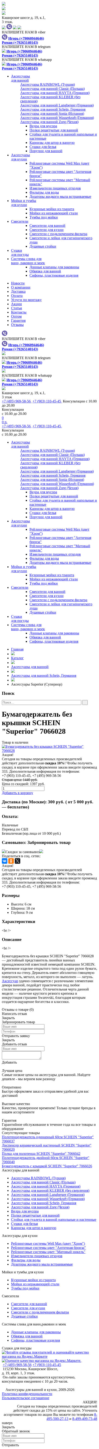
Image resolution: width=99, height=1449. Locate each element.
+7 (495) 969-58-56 (17, 401)
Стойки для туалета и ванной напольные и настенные (53, 1219)
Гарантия (18, 320)
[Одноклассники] (11, 861)
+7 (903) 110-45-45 (47, 401)
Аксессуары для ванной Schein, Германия (43, 675)
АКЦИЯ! (90, 1402)
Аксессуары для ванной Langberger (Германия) (47, 1195)
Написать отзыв (14, 1014)
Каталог (17, 658)
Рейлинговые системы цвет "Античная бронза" (48, 1248)
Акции (16, 304)
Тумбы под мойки (43, 217)
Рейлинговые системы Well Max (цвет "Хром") (48, 1243)
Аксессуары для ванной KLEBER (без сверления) (50, 1190)
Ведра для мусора (43, 126)
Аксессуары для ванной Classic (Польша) (43, 1182)
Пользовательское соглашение (25, 1398)
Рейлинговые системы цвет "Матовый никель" (48, 1252)
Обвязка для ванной (45, 271)
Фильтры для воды (44, 192)
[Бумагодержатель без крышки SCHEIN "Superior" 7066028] (49, 749)
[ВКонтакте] (4, 861)
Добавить (9, 1062)
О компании (20, 287)
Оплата (17, 296)
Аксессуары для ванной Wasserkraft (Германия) (48, 1199)
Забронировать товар (49, 842)
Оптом (16, 316)
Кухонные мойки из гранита (51, 209)
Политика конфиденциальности (27, 1394)
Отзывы (17, 325)
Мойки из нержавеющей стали (53, 213)
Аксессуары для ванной (30, 667)
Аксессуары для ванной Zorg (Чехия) (40, 1207)
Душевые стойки (42, 246)
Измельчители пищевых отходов (55, 188)
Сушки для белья (42, 147)
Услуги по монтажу (26, 300)
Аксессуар (10, 981)
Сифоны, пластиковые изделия (53, 275)
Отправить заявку (16, 1036)
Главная (17, 649)
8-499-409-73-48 (84, 1419)
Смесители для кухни (46, 230)
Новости (18, 283)
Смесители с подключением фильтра (58, 234)
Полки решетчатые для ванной (53, 130)
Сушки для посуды (17, 1348)
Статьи (16, 308)
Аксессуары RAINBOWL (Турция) (38, 1178)
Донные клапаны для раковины (54, 267)
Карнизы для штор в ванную (52, 143)
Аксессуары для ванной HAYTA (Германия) (45, 1186)
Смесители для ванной (47, 226)
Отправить (10, 1445)
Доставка (18, 291)
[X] (17, 861)
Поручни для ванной (45, 151)
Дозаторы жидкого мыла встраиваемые (60, 196)
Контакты (18, 312)
